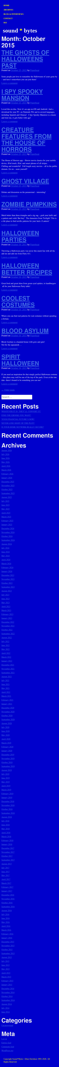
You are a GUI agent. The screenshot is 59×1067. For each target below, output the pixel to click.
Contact (8, 18)
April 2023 (5, 606)
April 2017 (5, 879)
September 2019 (8, 766)
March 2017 (6, 883)
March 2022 (6, 657)
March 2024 (6, 563)
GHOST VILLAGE (25, 181)
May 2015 (5, 969)
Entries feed (6, 1042)
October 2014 (6, 996)
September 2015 (8, 953)
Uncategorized (7, 1025)
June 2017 (5, 871)
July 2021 (5, 680)
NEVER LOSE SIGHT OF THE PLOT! (18, 423)
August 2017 (6, 863)
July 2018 (5, 820)
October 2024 (6, 536)
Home (6, 5)
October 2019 (6, 762)
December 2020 (7, 707)
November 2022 (7, 625)
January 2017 (6, 891)
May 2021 (5, 688)
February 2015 (7, 980)
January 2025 (6, 524)
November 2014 (7, 992)
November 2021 (7, 668)
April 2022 (5, 653)
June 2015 (5, 965)
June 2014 (5, 1011)
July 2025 (5, 501)
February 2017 (7, 887)
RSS (5, 23)
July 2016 (5, 914)
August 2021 (6, 676)
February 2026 (7, 473)
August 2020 (6, 723)
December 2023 (7, 575)
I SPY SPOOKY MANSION (22, 94)
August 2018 (6, 817)
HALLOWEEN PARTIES (20, 236)
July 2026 (5, 454)
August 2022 (6, 637)
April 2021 (5, 692)
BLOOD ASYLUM (25, 330)
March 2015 (6, 976)
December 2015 (7, 941)
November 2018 (7, 805)
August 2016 (6, 910)
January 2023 (6, 618)
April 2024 (5, 559)
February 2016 (7, 933)
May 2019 (5, 781)
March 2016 (6, 930)
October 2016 (6, 902)
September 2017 (8, 859)
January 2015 (6, 984)
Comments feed (7, 1046)
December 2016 (7, 894)
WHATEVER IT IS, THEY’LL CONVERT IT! (21, 411)
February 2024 (7, 567)
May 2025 (5, 508)
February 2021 (7, 700)
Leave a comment (9, 83)
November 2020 (7, 711)
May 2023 (5, 602)
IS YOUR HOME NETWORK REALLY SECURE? (22, 427)
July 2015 (5, 961)
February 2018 (7, 840)
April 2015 (5, 972)
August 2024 (6, 544)
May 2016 (5, 922)
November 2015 (7, 945)
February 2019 (7, 793)
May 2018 (5, 828)
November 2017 (7, 852)
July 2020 (5, 727)
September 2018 (8, 813)
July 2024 (5, 548)
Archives (8, 10)
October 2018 (6, 809)
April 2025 (5, 512)
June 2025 (5, 505)
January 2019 (6, 797)
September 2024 (8, 540)
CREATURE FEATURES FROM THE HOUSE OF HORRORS (26, 139)
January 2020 (6, 750)
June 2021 (5, 684)
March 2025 (6, 516)
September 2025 (8, 493)
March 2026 (6, 469)
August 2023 (6, 590)
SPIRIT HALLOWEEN (20, 359)
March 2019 (6, 789)
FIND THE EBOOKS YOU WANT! (16, 415)
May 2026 (5, 462)
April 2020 (5, 739)
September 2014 (8, 1000)
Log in (4, 1038)
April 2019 (5, 785)
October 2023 (6, 583)
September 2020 (8, 719)
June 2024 (5, 551)
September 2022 (8, 633)
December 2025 (7, 481)
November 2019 (7, 758)
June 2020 (5, 731)
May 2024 (5, 555)
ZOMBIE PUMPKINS (29, 204)
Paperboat (34, 70)
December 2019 (7, 754)
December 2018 (7, 801)
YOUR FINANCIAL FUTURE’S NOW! (18, 419)
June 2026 (5, 458)
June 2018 (5, 824)
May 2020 (5, 735)
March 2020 (6, 742)
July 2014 (5, 1008)
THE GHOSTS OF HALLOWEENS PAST (25, 59)
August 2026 (6, 450)
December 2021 (7, 664)
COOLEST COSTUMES (18, 301)
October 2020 (6, 715)
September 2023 (8, 587)
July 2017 (5, 867)
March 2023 (6, 610)
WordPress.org (7, 1050)
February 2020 (7, 746)
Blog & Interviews (13, 14)
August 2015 (6, 957)
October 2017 (6, 856)
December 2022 (7, 622)
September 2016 (8, 906)
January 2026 (6, 477)
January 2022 (6, 661)
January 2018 (6, 844)
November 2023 (7, 579)
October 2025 (6, 489)
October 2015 (6, 949)
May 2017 (5, 875)
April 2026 (5, 466)
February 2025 (7, 520)
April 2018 (5, 832)
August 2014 (6, 1004)
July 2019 (5, 774)
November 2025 (7, 485)
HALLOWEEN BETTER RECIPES (26, 268)
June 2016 (5, 918)
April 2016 (5, 926)
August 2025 (6, 497)
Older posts (8, 390)
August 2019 (6, 770)
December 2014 (7, 988)
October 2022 (6, 629)
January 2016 (6, 937)
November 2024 (7, 532)
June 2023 (5, 598)
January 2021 (6, 703)
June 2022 (5, 645)
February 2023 (7, 614)
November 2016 (7, 898)
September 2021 (8, 672)
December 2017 (7, 848)
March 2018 (6, 836)
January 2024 (6, 571)
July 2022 (5, 641)
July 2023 (5, 594)
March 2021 (6, 696)
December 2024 (7, 528)
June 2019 (5, 778)
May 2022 (5, 649)
